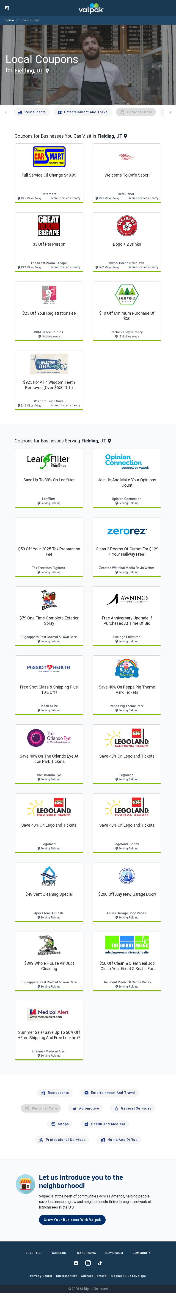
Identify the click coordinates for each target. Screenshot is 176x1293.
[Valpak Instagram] (88, 1263)
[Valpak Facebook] (76, 1263)
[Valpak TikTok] (100, 1263)
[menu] (7, 8)
